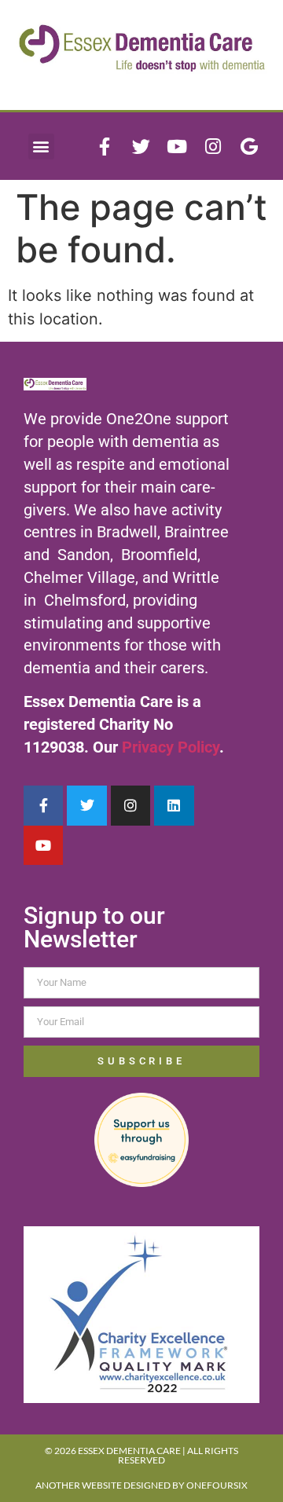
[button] (41, 146)
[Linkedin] (173, 805)
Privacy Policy (170, 747)
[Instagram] (213, 146)
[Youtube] (177, 146)
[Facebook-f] (104, 146)
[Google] (249, 146)
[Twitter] (141, 146)
